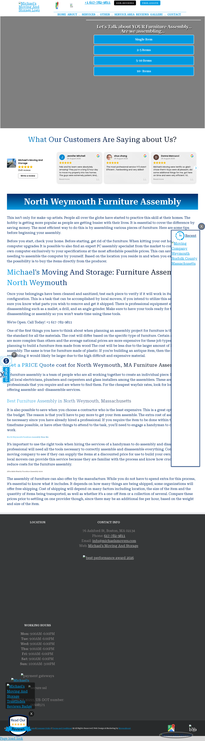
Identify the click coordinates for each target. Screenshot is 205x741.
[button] (196, 168)
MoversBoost (125, 728)
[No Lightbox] (31, 3)
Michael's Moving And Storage (113, 546)
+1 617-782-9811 (97, 2)
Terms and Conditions (62, 728)
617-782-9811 (114, 536)
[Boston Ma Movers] (176, 735)
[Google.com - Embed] (37, 549)
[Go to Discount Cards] (6, 382)
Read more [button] (64, 179)
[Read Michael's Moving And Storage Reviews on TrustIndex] (20, 706)
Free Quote (150, 3)
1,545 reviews (24, 170)
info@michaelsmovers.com (114, 541)
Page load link (11, 738)
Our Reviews (125, 3)
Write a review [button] (28, 175)
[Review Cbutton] (18, 725)
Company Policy (43, 728)
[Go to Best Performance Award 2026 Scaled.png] (108, 587)
